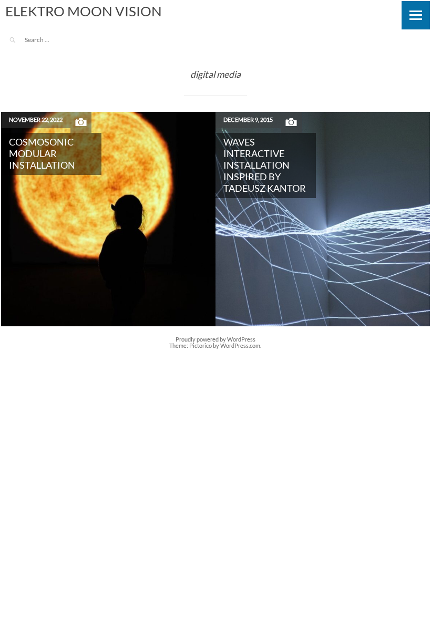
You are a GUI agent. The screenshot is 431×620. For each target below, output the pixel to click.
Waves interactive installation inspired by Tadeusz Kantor (264, 165)
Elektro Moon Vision (83, 11)
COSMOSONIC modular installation (42, 154)
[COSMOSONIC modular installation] (108, 219)
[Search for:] (54, 39)
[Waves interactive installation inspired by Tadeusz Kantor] (323, 219)
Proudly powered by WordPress (215, 339)
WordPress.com (240, 346)
